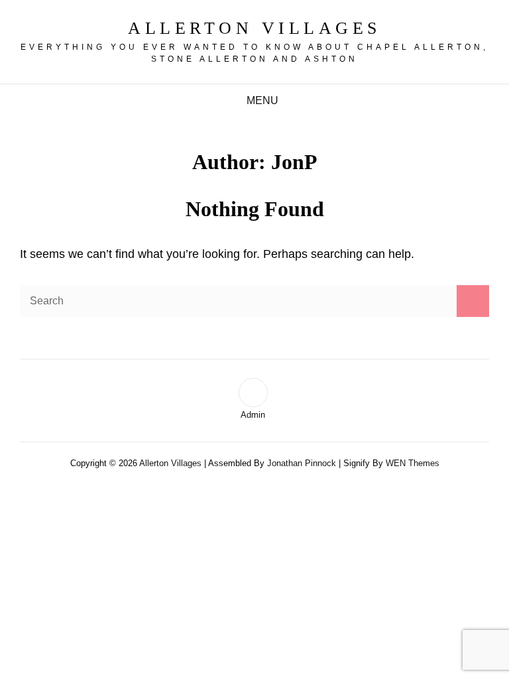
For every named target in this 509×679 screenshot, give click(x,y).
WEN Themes (412, 463)
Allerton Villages (254, 28)
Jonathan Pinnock (301, 463)
